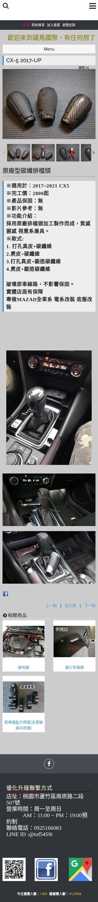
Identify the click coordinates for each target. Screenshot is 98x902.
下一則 (89, 605)
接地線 (23, 667)
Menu (49, 49)
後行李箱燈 (74, 667)
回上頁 (70, 605)
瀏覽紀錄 (68, 24)
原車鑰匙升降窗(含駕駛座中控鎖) (23, 725)
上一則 (51, 605)
